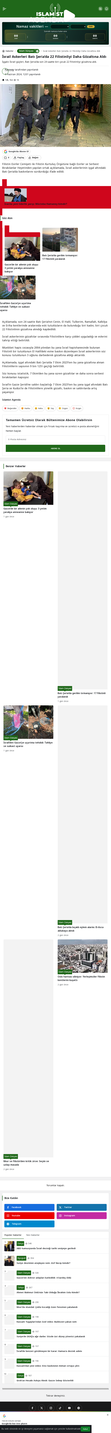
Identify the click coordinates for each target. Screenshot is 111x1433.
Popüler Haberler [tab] (13, 1235)
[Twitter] (41, 1408)
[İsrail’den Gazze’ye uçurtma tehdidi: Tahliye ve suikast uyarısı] (18, 294)
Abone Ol (55, 448)
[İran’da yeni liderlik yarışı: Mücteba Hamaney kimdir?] (4, 183)
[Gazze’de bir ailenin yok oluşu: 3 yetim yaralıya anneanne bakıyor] (22, 255)
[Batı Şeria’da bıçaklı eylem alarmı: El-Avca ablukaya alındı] (83, 821)
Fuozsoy (9, 69)
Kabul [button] (85, 1429)
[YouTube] (69, 1408)
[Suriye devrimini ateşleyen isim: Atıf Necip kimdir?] (55, 1261)
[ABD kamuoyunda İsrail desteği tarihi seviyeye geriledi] (55, 1246)
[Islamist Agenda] (52, 12)
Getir (91, 26)
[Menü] (4, 8)
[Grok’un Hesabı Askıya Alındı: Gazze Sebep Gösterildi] (55, 1377)
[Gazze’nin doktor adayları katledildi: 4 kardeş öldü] (55, 1275)
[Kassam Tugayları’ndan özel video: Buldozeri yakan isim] (55, 1319)
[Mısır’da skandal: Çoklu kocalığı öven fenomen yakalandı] (55, 1305)
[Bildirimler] (106, 8)
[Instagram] (50, 1408)
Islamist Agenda (11, 400)
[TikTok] (60, 1408)
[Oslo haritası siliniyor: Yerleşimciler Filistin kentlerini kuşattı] (83, 1055)
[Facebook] (32, 1408)
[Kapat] (108, 1415)
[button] (100, 8)
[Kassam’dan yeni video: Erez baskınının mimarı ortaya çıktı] (55, 1363)
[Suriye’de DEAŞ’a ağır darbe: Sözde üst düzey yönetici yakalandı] (55, 1334)
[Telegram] (78, 1408)
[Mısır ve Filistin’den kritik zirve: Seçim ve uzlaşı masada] (28, 1055)
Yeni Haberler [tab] (33, 1235)
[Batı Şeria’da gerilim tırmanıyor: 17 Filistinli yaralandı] (60, 250)
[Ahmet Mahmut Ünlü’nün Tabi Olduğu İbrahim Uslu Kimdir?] (55, 1290)
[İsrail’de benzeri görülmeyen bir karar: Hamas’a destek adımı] (55, 1349)
